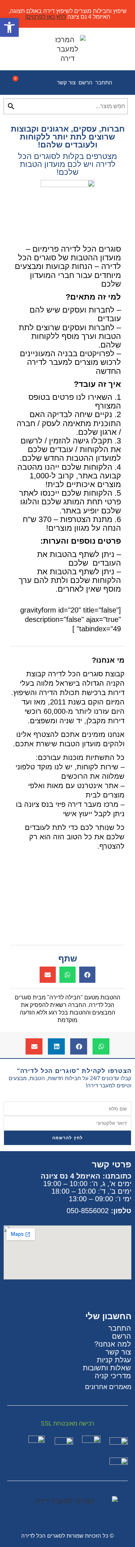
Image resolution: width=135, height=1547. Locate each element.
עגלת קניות (114, 1360)
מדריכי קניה (113, 1376)
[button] (87, 975)
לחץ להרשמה (67, 1137)
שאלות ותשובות (107, 1368)
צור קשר (66, 82)
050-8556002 (88, 1211)
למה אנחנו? (112, 1344)
